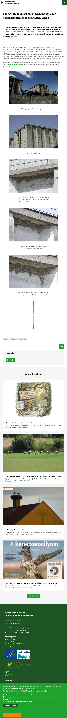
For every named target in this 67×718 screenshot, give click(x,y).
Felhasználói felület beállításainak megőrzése (19, 701)
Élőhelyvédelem (8, 488)
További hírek (33, 596)
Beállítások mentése (10, 705)
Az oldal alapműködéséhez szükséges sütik (19, 694)
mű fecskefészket (15, 64)
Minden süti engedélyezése (12, 714)
